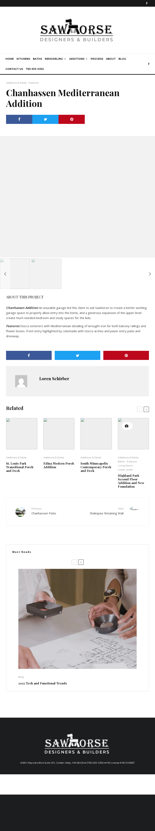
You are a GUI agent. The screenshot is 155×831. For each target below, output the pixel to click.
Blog (122, 58)
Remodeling (54, 58)
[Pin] (72, 119)
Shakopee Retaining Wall (107, 511)
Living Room (125, 465)
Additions (76, 58)
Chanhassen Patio (43, 511)
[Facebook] (147, 3)
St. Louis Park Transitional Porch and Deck (19, 467)
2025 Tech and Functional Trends (42, 683)
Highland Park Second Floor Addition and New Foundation (131, 481)
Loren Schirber (54, 378)
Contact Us (14, 68)
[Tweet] (45, 119)
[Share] (19, 119)
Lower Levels (125, 469)
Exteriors (34, 82)
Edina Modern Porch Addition (58, 465)
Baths (37, 58)
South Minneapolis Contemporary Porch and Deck (96, 467)
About (111, 58)
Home (9, 58)
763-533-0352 (35, 68)
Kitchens (23, 58)
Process (97, 58)
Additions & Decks (16, 82)
